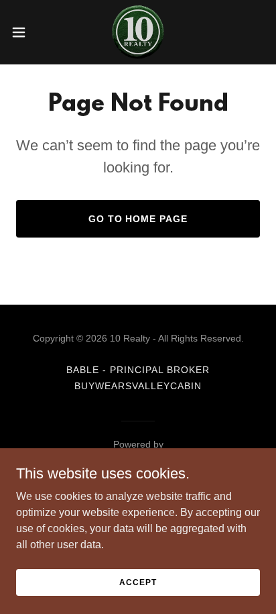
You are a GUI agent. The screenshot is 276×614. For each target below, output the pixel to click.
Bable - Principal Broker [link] (138, 369)
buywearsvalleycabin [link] (138, 385)
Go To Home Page (138, 218)
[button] (25, 32)
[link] (137, 32)
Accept (137, 581)
